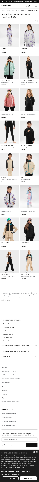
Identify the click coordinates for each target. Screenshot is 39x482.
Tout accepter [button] (28, 478)
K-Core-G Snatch (7, 80)
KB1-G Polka (5, 48)
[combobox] (34, 452)
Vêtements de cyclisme (11, 320)
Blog (3, 398)
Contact (4, 394)
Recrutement (6, 382)
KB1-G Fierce (5, 274)
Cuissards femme (8, 327)
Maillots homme (8, 331)
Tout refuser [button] (10, 478)
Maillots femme (8, 334)
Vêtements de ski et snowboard (15, 351)
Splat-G (3, 177)
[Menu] (35, 5)
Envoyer (31, 445)
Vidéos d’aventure (9, 425)
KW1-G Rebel (25, 242)
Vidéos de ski (7, 417)
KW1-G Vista (5, 242)
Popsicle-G (5, 210)
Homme (16, 445)
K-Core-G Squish (7, 145)
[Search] (25, 5)
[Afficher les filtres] (35, 21)
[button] (19, 471)
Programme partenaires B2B (11, 378)
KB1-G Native (25, 274)
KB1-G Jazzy (25, 210)
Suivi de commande (8, 375)
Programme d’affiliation (9, 371)
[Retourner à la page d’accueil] (6, 5)
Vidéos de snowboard (10, 421)
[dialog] (19, 466)
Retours (4, 367)
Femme (6, 445)
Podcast (4, 390)
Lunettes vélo (7, 337)
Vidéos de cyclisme (9, 413)
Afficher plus (6, 300)
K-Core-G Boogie (26, 145)
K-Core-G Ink (25, 113)
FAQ (3, 386)
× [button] (37, 452)
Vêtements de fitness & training (15, 346)
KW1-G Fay (24, 48)
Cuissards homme (9, 324)
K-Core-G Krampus (27, 80)
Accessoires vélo (8, 341)
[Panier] (29, 6)
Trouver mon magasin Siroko (11, 401)
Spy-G (23, 177)
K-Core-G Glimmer (7, 113)
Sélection (6, 356)
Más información (6, 469)
